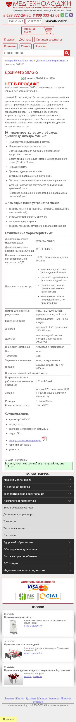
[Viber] (71, 15)
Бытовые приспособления (20, 556)
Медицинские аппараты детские (24, 570)
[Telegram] (66, 15)
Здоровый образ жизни (18, 542)
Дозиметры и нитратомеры (51, 60)
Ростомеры (10, 535)
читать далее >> (33, 625)
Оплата (42, 698)
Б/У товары (11, 563)
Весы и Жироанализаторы (18, 507)
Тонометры (10, 521)
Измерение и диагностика (19, 60)
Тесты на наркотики (14, 528)
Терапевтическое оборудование (24, 493)
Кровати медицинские (17, 479)
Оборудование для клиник (20, 549)
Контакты (54, 698)
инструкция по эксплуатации (25, 440)
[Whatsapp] (62, 15)
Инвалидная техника (17, 486)
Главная (9, 698)
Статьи (20, 698)
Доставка (31, 698)
